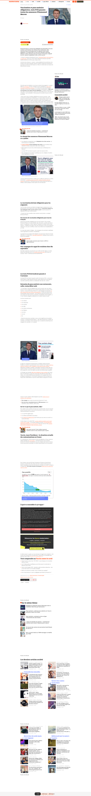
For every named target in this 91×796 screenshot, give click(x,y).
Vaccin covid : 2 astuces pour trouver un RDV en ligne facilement (37, 241)
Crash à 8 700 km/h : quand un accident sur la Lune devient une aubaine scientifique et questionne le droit (64, 696)
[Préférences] (76, 1)
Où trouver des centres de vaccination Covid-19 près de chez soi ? (39, 628)
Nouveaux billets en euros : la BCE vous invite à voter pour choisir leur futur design (62, 108)
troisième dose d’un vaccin (39, 252)
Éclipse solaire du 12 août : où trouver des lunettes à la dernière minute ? (64, 98)
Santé (22, 582)
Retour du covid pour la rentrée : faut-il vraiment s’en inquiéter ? (35, 570)
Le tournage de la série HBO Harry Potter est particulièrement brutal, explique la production (62, 113)
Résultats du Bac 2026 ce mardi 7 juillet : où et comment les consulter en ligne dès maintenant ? (35, 751)
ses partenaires (24, 523)
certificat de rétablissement (28, 417)
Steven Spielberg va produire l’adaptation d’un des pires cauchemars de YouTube (63, 751)
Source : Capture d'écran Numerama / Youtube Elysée (31, 126)
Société (69, 4)
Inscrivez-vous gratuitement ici (36, 556)
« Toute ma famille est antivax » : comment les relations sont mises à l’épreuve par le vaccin (37, 131)
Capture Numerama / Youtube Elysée (37, 575)
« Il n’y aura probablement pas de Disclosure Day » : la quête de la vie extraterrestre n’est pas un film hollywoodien (63, 729)
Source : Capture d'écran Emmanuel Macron (30, 176)
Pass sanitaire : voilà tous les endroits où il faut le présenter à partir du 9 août (38, 611)
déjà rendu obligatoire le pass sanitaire (39, 372)
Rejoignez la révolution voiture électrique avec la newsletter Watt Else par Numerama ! (38, 606)
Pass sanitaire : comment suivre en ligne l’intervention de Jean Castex (36, 617)
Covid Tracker (32, 440)
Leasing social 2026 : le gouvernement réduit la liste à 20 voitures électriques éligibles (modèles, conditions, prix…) (35, 729)
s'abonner (81, 1)
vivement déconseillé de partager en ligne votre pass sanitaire (36, 424)
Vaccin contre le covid (44, 559)
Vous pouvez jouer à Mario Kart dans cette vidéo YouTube (35, 742)
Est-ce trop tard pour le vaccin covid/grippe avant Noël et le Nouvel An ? (36, 572)
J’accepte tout (37, 529)
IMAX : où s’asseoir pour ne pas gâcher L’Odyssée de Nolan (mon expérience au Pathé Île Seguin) (62, 118)
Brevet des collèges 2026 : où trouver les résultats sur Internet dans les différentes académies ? (36, 760)
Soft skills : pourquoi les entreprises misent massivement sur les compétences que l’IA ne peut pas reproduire (63, 687)
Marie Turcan (25, 23)
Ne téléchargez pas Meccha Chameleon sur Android (63, 768)
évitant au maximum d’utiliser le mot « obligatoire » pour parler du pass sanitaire (36, 365)
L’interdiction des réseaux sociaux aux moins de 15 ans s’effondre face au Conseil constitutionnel (35, 676)
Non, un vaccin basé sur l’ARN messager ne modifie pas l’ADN (39, 633)
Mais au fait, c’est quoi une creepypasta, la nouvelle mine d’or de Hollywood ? (63, 742)
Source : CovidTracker (26, 501)
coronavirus (26, 86)
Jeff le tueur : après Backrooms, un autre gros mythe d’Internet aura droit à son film (36, 694)
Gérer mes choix (37, 531)
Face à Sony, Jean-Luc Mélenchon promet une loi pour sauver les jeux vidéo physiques (63, 760)
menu (21, 1)
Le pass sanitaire (25, 144)
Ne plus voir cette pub (24, 39)
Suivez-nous (51, 42)
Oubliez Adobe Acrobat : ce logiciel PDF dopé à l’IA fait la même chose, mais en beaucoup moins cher (35, 665)
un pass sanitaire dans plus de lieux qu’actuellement (36, 291)
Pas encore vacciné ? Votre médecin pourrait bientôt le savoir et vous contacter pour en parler (38, 430)
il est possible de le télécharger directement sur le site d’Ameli (36, 423)
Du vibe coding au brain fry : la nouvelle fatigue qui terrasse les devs (62, 103)
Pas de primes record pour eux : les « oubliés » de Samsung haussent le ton (35, 768)
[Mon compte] (73, 1)
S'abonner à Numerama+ (36, 548)
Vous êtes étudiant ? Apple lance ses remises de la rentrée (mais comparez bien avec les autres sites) (35, 685)
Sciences (27, 582)
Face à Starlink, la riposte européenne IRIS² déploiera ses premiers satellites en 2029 (63, 665)
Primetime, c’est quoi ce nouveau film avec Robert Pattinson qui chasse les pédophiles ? (63, 674)
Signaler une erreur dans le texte (26, 577)
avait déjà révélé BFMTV (38, 235)
